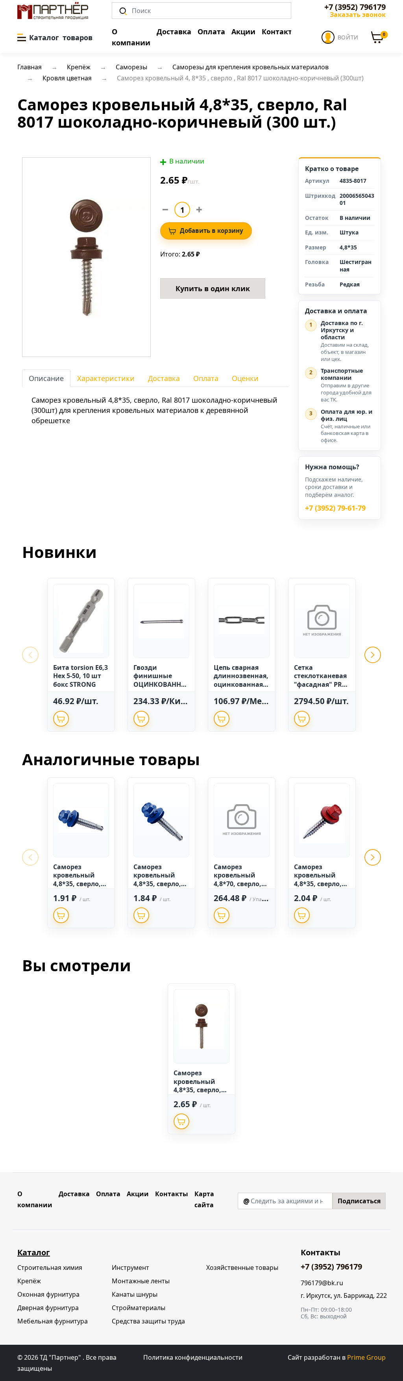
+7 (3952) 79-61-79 (335, 508)
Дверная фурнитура (48, 1307)
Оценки (245, 378)
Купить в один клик (213, 288)
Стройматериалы (138, 1307)
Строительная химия (49, 1267)
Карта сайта (204, 1199)
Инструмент (130, 1267)
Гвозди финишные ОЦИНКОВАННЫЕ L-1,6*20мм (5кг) (160, 684)
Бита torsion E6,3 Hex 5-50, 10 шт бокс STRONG (80, 676)
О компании (131, 37)
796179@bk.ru (322, 1283)
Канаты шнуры (134, 1294)
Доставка (174, 31)
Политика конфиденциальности (192, 1357)
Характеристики (106, 378)
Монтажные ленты (141, 1281)
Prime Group (366, 1357)
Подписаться (359, 1201)
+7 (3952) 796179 (355, 7)
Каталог (33, 1252)
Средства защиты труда (148, 1321)
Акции (243, 31)
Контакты (280, 31)
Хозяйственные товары (242, 1267)
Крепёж (29, 1281)
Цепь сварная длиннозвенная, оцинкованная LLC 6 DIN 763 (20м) (241, 684)
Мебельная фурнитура (52, 1321)
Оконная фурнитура (48, 1294)
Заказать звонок (358, 14)
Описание (46, 378)
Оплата (211, 31)
